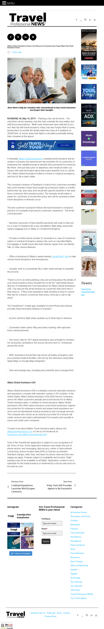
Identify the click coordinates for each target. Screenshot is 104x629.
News (72, 549)
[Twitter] (82, 614)
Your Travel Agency (78, 598)
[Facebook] (78, 615)
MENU (11, 3)
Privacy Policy (50, 616)
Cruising (73, 520)
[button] (4, 3)
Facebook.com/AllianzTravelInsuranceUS (27, 434)
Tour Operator (76, 582)
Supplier (73, 569)
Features (74, 529)
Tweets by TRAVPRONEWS (88, 292)
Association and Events (80, 516)
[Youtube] (96, 615)
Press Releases (77, 553)
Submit (46, 541)
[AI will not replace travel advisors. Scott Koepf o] (27, 529)
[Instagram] (87, 615)
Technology (75, 578)
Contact (66, 613)
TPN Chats (75, 590)
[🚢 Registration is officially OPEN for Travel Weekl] (13, 529)
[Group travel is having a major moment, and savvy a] (13, 542)
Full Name (46, 519)
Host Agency (75, 537)
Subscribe (51, 613)
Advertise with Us (38, 613)
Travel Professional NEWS (81, 594)
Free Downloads (77, 533)
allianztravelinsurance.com (19, 431)
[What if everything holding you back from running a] (27, 542)
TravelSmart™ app (60, 256)
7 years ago (16, 52)
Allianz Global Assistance (30, 158)
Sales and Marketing (79, 565)
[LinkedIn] (92, 615)
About (59, 613)
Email (45, 528)
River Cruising (76, 561)
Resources (75, 557)
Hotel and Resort (77, 545)
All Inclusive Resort (78, 512)
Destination (75, 525)
